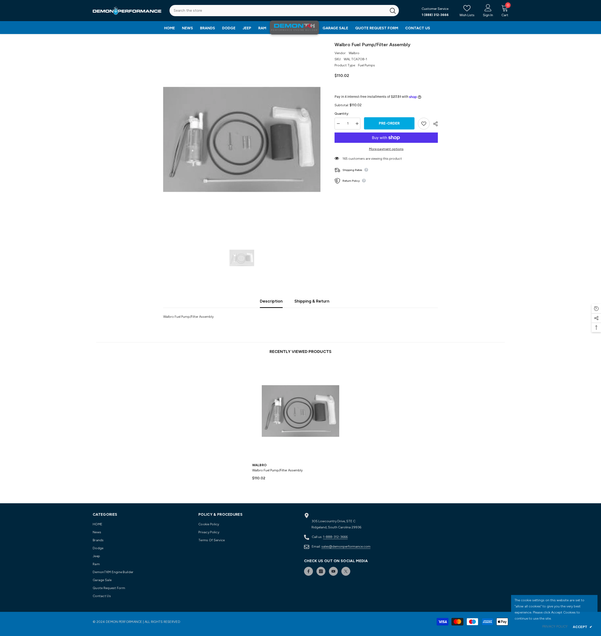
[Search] (284, 10)
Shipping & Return (311, 301)
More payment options (386, 149)
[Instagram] (320, 571)
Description (271, 301)
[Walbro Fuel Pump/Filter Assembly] (300, 411)
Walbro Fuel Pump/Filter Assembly (277, 470)
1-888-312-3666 (335, 537)
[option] (242, 139)
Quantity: (342, 114)
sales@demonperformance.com (345, 547)
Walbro (354, 53)
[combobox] (278, 10)
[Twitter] (345, 571)
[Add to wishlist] (424, 123)
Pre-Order (389, 123)
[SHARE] (434, 123)
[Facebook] (308, 571)
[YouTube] (333, 571)
